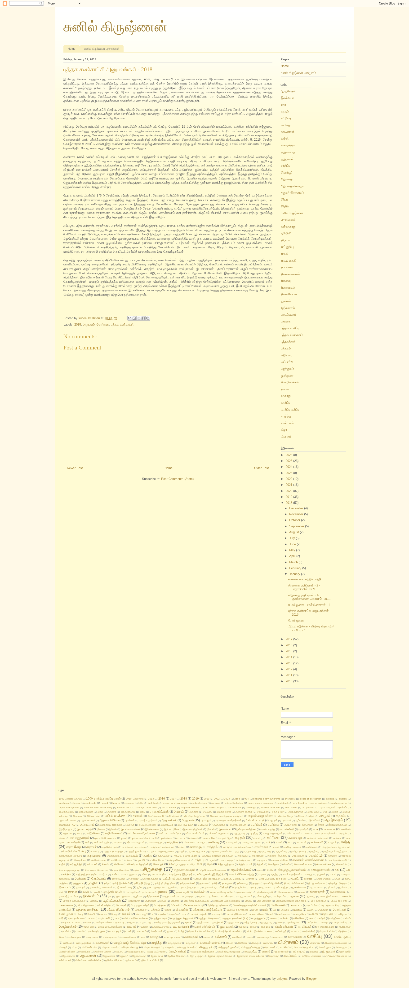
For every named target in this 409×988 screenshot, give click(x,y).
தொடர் (252, 887)
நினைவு (286, 280)
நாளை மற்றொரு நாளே (221, 892)
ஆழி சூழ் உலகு (185, 824)
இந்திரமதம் (65, 829)
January (295, 574)
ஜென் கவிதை (139, 956)
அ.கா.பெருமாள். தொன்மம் (333, 807)
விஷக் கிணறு (130, 947)
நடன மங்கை (317, 887)
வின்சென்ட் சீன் (89, 947)
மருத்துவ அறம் (159, 918)
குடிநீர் (181, 851)
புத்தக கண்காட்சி (122, 324)
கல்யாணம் (188, 842)
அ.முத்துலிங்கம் (66, 811)
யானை (144, 926)
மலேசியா (298, 918)
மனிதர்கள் (334, 918)
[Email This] (129, 318)
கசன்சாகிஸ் (209, 838)
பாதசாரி (175, 900)
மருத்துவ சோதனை (208, 918)
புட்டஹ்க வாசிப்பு (330, 905)
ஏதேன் (343, 833)
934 (247, 798)
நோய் (201, 896)
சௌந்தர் (134, 878)
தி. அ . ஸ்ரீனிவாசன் (294, 883)
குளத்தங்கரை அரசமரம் (70, 855)
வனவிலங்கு (263, 937)
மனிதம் (321, 918)
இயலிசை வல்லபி (130, 829)
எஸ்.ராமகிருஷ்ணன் (326, 833)
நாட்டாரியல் (148, 892)
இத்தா (321, 824)
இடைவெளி (307, 824)
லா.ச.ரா (295, 931)
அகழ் (100, 811)
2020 (289, 491)
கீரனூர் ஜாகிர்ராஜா (137, 851)
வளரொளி (237, 937)
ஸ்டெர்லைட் (290, 955)
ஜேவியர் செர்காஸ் (177, 956)
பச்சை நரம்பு (263, 896)
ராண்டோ (66, 931)
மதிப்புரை (287, 355)
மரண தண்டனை (76, 918)
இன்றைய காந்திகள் (246, 829)
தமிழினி (286, 233)
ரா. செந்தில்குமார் (325, 926)
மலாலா (273, 918)
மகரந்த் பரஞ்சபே (199, 914)
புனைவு (297, 909)
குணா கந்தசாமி (197, 851)
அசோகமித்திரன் (159, 811)
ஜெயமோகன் (88, 955)
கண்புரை (337, 838)
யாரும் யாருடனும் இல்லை (110, 926)
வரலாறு (286, 396)
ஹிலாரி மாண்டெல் (150, 960)
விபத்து (255, 943)
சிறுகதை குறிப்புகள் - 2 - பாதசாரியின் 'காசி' (304, 587)
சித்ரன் (260, 864)
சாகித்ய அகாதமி (338, 860)
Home (72, 48)
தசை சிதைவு (324, 878)
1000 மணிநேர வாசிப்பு (70, 798)
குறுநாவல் (287, 159)
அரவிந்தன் (174, 816)
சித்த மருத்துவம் (226, 864)
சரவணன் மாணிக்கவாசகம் (308, 859)
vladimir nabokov (270, 807)
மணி (270, 914)
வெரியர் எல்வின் (67, 951)
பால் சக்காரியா (319, 900)
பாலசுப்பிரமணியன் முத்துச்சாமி (291, 900)
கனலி (279, 842)
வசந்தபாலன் (92, 937)
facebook (64, 803)
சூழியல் (321, 874)
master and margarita (175, 803)
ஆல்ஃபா (130, 824)
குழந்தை (314, 851)
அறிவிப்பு (341, 815)
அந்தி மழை (313, 811)
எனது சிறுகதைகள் (272, 833)
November (296, 514)
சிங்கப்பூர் (287, 172)
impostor (129, 803)
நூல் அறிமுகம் (123, 896)
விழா (284, 429)
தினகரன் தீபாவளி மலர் (101, 887)
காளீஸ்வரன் (312, 847)
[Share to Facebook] (143, 318)
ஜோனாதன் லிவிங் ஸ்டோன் (250, 956)
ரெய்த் (181, 931)
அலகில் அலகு (285, 816)
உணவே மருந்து (267, 829)
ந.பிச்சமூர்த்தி (281, 887)
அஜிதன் (273, 820)
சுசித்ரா (66, 874)
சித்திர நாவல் (245, 864)
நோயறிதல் (188, 896)
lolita (140, 803)
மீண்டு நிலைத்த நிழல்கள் (167, 922)
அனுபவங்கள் (169, 820)
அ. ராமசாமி (308, 807)
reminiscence (124, 807)
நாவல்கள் (287, 267)
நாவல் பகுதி (288, 260)
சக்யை (128, 860)
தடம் (337, 878)
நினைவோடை (289, 294)
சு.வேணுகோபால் (320, 869)
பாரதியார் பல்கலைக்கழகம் (226, 900)
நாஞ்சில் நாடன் (113, 891)
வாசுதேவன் (102, 942)
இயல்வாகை (152, 829)
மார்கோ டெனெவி (71, 922)
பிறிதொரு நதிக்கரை (218, 905)
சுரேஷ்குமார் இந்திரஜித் (210, 874)
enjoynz (282, 978)
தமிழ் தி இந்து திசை (165, 883)
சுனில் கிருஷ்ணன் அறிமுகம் (298, 73)
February (295, 568)
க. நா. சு (180, 838)
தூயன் (171, 887)
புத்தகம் (286, 348)
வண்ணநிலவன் (128, 937)
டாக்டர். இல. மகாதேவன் (207, 878)
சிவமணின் (341, 864)
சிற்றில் (285, 206)
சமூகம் (212, 860)
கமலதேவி (74, 842)
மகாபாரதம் (217, 914)
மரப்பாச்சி (287, 362)
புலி (274, 909)
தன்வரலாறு (288, 226)
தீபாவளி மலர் (124, 887)
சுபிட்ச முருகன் (129, 874)
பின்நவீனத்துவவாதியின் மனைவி (249, 905)
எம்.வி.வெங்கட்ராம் (195, 833)
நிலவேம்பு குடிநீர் (265, 892)
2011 (289, 675)
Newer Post (75, 468)
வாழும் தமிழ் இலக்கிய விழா (130, 942)
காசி (290, 842)
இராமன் (211, 829)
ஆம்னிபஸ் (314, 820)
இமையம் (101, 829)
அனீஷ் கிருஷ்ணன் (148, 820)
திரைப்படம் (65, 887)
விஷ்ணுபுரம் (206, 947)
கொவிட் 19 (316, 855)
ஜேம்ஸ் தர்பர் (157, 956)
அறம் (311, 816)
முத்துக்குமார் (250, 922)
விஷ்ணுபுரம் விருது (250, 947)
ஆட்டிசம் (299, 820)
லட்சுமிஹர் (281, 931)
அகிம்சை (111, 811)
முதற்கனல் (202, 922)
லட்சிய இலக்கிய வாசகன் (259, 931)
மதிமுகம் (342, 914)
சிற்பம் (284, 199)
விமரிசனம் (268, 943)
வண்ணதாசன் (110, 937)
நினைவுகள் (288, 287)
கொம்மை (243, 855)
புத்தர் (168, 909)
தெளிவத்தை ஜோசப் (189, 887)
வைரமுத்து (251, 951)
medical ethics (199, 803)
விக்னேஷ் (242, 943)
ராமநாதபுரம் (115, 931)
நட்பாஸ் (331, 887)
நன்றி (97, 892)
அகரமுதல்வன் (86, 811)
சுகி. (348, 870)
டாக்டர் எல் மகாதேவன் (176, 878)
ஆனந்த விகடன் (238, 824)
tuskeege (251, 807)
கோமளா (332, 855)
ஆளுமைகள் (219, 824)
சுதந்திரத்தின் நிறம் (86, 874)
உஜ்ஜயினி (67, 833)
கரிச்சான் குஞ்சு (102, 842)
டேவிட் (295, 878)
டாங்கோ (250, 878)
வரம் (143, 937)
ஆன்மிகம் (256, 824)
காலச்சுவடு (261, 846)
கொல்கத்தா (298, 855)
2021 (289, 485)
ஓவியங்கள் (166, 838)
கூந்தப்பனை (163, 855)
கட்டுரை (286, 118)
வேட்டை (119, 951)
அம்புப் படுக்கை (115, 816)
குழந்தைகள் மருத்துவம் (335, 851)
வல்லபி (207, 937)
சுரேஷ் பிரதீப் (158, 874)
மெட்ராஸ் (311, 922)
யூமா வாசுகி (227, 926)
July (292, 538)
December (296, 508)
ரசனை (285, 389)
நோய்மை (212, 896)
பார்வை (248, 900)
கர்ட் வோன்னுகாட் (136, 842)
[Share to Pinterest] (147, 318)
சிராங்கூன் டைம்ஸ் (303, 864)
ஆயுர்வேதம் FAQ (67, 824)
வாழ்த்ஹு (191, 943)
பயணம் (346, 896)
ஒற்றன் (124, 838)
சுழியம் (262, 874)
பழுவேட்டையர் (112, 900)
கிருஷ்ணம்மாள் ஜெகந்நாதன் (336, 847)
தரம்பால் (204, 883)
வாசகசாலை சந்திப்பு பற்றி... (306, 579)
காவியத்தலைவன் (292, 847)
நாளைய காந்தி (245, 892)
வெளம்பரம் (84, 951)
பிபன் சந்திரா (105, 905)
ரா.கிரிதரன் (345, 926)
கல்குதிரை (172, 842)
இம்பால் (113, 829)
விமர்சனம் (287, 423)
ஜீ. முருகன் (328, 951)
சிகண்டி (106, 864)
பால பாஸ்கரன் (264, 900)
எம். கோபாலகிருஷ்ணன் (141, 833)
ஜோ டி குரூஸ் (197, 956)
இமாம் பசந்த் (84, 829)
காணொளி (287, 132)
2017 (289, 639)
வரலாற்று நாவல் (172, 937)
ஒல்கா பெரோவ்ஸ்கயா (105, 838)
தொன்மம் (265, 887)
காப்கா (181, 847)
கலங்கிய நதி (155, 842)
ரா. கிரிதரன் (304, 926)
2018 (77, 324)
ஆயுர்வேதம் (288, 91)
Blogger (311, 978)
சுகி (337, 870)
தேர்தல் (224, 887)
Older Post (261, 468)
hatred (104, 803)
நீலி (109, 896)
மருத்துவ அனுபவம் (182, 918)
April (292, 556)
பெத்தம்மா (323, 909)
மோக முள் (89, 926)
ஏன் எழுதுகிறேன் (79, 837)
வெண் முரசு (325, 947)
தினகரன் (80, 887)
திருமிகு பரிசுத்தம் (338, 883)
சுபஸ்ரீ (115, 874)
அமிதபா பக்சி (93, 816)
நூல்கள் (286, 301)
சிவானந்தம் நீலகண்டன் (96, 870)
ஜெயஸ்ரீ (124, 956)
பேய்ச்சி (91, 914)
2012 (289, 669)
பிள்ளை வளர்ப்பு (193, 905)
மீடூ (149, 922)
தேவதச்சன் (239, 887)
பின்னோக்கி (278, 905)
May (292, 550)
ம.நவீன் (174, 914)
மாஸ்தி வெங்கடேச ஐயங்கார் (110, 922)
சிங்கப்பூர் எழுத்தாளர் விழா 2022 (185, 864)
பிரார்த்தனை (160, 905)
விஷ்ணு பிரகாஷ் (186, 947)
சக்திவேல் (116, 860)
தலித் (215, 883)
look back (153, 803)
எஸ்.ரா (308, 833)
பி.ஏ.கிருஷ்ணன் (86, 905)
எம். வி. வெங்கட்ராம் (170, 833)
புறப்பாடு (285, 909)
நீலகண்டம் (91, 896)
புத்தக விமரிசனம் (292, 335)
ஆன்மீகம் (273, 824)
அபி (325, 811)
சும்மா (144, 874)
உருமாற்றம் (303, 829)
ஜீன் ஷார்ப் (345, 951)
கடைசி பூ (258, 838)
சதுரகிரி (140, 860)
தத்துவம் (78, 883)
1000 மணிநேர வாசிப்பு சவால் (103, 798)
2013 (289, 663)
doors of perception (310, 798)
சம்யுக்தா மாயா (245, 860)
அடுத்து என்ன (224, 811)
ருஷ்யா (170, 931)
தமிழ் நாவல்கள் (187, 883)
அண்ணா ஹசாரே (244, 811)
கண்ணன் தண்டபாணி (318, 838)
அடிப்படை (207, 811)
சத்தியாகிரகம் (157, 860)
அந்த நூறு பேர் (295, 811)
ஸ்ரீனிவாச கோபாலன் (336, 956)
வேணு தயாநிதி (135, 951)
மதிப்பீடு (314, 914)
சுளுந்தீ (274, 874)
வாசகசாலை (295, 936)
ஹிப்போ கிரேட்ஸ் (113, 960)
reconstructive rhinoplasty (98, 807)
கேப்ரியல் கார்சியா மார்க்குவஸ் (217, 855)
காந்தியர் (91, 846)
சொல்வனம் (288, 220)
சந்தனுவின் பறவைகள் (180, 860)
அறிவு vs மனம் (87, 820)
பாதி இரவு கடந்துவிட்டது (196, 900)
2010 (289, 681)
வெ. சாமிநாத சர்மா (304, 947)
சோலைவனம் (118, 878)
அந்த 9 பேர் (278, 811)
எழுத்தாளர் (239, 833)
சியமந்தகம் (273, 864)
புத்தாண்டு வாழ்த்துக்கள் (207, 909)
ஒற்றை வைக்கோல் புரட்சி (144, 838)
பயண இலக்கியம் (328, 896)
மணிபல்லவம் (283, 914)
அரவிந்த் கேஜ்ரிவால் (194, 816)
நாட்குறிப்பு (287, 247)
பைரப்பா (103, 914)
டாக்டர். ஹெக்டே (232, 878)
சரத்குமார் (262, 860)
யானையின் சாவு (160, 926)
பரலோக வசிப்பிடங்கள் (74, 900)
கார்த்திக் (212, 846)
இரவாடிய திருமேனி (192, 829)
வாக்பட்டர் (278, 937)
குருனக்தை (281, 851)
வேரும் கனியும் (177, 951)
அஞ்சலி (179, 811)
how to (116, 803)
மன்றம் (347, 918)
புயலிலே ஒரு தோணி (237, 909)
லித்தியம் (342, 931)
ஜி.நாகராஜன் (282, 951)
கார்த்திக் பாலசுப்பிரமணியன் (237, 847)
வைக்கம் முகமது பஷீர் (229, 951)
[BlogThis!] (134, 318)
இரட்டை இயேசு (171, 829)
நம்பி (61, 892)
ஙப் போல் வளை (98, 860)
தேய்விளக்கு (209, 887)
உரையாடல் (329, 829)
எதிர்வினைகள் (113, 833)
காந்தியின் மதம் (109, 847)
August (294, 532)
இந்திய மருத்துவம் (338, 824)
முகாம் (188, 922)
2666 (237, 798)
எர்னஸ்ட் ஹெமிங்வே (219, 833)
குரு (237, 851)
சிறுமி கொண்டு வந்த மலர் (213, 870)
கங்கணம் (194, 838)
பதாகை (286, 321)
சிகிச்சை (118, 864)
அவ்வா (301, 816)
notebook (283, 803)
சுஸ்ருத (308, 874)
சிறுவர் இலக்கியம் (292, 193)
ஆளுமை (203, 824)
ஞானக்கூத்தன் (150, 878)
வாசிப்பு (285, 402)
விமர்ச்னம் (315, 943)
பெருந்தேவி (339, 909)
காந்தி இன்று (73, 846)
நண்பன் (343, 887)
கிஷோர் (95, 851)
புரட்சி (255, 909)
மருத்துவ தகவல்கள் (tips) (235, 918)
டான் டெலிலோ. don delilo (273, 878)
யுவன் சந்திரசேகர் (205, 926)
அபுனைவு (77, 816)
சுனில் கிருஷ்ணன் (115, 27)
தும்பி (139, 887)
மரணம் (91, 918)
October (295, 520)
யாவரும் (131, 926)
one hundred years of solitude (310, 803)
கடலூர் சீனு (225, 838)
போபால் (126, 913)
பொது (114, 914)
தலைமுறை (227, 883)
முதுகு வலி (233, 922)
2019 (289, 497)
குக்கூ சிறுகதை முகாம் (162, 851)
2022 (289, 479)
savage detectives (147, 807)
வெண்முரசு (341, 947)
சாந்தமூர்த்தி (76, 864)
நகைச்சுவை (299, 887)
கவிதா (201, 842)
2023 (289, 473)
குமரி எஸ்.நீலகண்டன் (220, 851)
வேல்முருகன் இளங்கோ (202, 951)
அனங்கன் (129, 820)
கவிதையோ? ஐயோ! (251, 842)
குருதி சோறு (250, 851)
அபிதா (334, 811)
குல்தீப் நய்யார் (298, 851)
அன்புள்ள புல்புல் (255, 820)
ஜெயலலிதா (109, 956)
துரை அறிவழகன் (155, 887)
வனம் (250, 937)
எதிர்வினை (93, 833)
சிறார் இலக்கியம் (120, 870)
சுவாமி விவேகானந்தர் (241, 874)
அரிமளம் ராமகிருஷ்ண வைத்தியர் (226, 816)
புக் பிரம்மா (312, 905)
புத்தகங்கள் (288, 342)
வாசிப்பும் (67, 943)
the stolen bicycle (215, 807)
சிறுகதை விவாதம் (292, 186)
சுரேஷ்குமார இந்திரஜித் (180, 874)
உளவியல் (345, 829)
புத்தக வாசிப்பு (290, 328)
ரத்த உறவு (266, 926)
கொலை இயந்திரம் (277, 855)
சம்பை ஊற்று (226, 860)
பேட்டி (80, 914)
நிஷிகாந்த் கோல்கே (68, 896)
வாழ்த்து (286, 416)
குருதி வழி (265, 851)
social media (169, 807)
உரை (283, 105)
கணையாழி (295, 837)
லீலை (61, 937)
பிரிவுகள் (175, 905)
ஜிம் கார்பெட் (299, 951)
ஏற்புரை (62, 838)
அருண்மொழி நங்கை (260, 815)
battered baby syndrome (266, 798)
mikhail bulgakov (234, 803)
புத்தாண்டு (182, 909)
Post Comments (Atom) (177, 479)
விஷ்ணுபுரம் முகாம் (227, 947)
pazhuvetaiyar (339, 803)
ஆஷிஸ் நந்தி (291, 824)
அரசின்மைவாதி (156, 816)
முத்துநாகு (266, 922)
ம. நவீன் (162, 914)
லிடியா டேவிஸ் (327, 931)
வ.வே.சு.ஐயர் (74, 937)
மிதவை (132, 922)
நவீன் (86, 891)
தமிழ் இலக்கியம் (121, 883)
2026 (289, 455)
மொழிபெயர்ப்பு (340, 922)
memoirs (215, 803)
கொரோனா (258, 855)
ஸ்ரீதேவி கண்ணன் (311, 956)
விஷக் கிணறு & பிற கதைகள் (159, 947)
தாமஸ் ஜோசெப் (272, 883)
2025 (289, 461)
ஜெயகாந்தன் (68, 956)
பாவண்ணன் (66, 905)
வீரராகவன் (270, 947)
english (343, 798)
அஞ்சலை (194, 811)
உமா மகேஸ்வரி (287, 829)
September (297, 526)
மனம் (311, 918)
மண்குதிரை (300, 914)
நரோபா (285, 240)
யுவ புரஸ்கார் (181, 926)
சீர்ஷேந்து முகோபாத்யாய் (292, 869)
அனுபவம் (89, 324)
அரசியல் (137, 815)
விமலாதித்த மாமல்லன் (336, 943)
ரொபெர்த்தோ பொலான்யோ (228, 931)
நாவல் (284, 253)
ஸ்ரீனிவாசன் (65, 960)
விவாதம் (286, 436)
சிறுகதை (287, 179)
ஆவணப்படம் (166, 824)
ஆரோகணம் (87, 824)
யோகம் (242, 926)
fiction (76, 803)
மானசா (88, 922)
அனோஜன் (206, 820)
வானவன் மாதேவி (210, 942)
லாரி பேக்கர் (309, 931)
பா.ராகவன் (150, 900)
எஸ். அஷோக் (294, 833)
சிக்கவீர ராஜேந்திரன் (137, 864)
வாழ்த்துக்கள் (175, 943)
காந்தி (285, 138)
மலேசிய (285, 918)
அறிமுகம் (324, 815)
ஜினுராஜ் (314, 951)
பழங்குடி (94, 900)
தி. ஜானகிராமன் (316, 883)
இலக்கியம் (287, 98)
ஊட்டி (79, 833)
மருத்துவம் (287, 369)
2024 (289, 467)
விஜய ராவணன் (110, 947)
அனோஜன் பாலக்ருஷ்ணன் (228, 820)
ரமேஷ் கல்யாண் (284, 926)
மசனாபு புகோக (256, 914)
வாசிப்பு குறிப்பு (290, 409)
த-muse (308, 878)
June (293, 544)
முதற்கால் (217, 922)
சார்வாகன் (92, 864)
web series (291, 807)
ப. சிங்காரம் (227, 896)
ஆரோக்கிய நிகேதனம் (110, 824)
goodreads (90, 803)
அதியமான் (262, 811)
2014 (289, 657)
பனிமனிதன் (134, 900)
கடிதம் (285, 111)
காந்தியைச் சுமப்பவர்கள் (134, 847)
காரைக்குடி (288, 145)
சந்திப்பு (285, 165)
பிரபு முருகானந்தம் (140, 905)
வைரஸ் (266, 951)
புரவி (265, 909)
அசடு (142, 811)
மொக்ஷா (324, 922)
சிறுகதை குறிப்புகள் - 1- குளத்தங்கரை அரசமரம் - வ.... (309, 597)
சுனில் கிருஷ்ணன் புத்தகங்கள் (101, 48)
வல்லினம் (221, 937)
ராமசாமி (80, 931)
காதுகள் (332, 842)
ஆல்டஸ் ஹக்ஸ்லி (147, 824)
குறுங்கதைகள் (114, 855)
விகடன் (229, 943)
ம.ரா (184, 914)
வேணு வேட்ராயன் (156, 951)
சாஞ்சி (62, 864)
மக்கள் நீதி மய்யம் (236, 914)
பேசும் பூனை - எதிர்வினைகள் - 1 (309, 605)
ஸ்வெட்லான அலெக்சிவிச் (88, 960)
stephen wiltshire (190, 807)
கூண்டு (147, 855)
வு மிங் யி (285, 947)
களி (268, 842)
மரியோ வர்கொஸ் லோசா (135, 918)
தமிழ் (106, 883)
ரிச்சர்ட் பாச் (156, 931)
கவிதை (285, 125)
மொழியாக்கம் (289, 382)
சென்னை (103, 324)
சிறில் (136, 870)
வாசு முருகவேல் (84, 943)
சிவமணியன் (323, 864)
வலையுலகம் (191, 936)
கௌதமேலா (80, 860)
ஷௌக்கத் (273, 956)
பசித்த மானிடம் (244, 896)
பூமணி (310, 909)
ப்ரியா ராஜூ (141, 914)
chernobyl (290, 798)
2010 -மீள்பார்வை (135, 798)
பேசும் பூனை (296, 620)
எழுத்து (254, 833)
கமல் (87, 842)
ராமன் (128, 931)
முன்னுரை (287, 375)
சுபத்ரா (103, 874)
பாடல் (163, 900)
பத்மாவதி (311, 896)
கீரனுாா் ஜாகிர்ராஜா (113, 851)
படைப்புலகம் (288, 314)
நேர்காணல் (288, 308)
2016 (289, 645)
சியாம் (286, 864)
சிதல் (210, 864)
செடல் (333, 874)
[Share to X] (138, 318)
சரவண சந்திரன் (279, 860)
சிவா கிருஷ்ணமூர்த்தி (69, 870)
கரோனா (118, 842)
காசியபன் (301, 842)
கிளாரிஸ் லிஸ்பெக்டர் (74, 851)
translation (235, 807)
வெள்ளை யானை (102, 951)
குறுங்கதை (288, 152)
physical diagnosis (69, 807)
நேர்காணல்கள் (171, 896)
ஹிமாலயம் (131, 960)
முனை (279, 922)
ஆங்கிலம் (286, 820)
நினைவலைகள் (290, 274)
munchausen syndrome (261, 803)
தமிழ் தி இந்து (142, 883)
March (294, 562)
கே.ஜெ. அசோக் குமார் (185, 855)
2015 (289, 651)
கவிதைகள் (231, 842)
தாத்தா (256, 883)
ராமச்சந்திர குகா (96, 931)
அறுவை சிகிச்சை (109, 820)
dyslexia (330, 798)
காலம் (276, 847)
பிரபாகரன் (121, 905)
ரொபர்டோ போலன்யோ (199, 931)
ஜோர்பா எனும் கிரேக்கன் (220, 956)
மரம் (117, 918)
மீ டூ (142, 922)
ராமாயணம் (141, 931)
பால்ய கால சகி (339, 900)
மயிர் (61, 918)
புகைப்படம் (296, 905)
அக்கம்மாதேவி (128, 811)
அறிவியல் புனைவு (67, 820)
